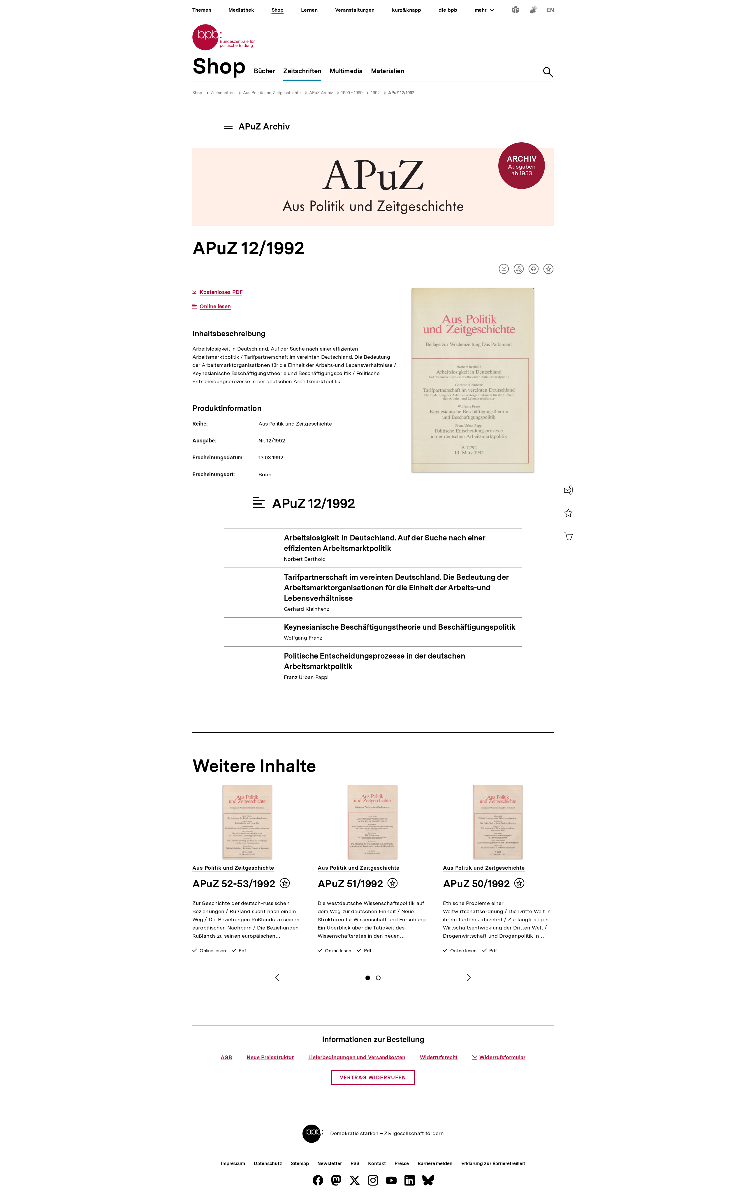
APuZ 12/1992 (401, 92)
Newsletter (329, 1163)
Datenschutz (268, 1163)
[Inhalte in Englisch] (550, 11)
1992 (375, 92)
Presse (402, 1163)
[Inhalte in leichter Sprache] (515, 11)
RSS (355, 1163)
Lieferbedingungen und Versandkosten (356, 1057)
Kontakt (377, 1163)
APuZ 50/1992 (476, 884)
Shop (197, 92)
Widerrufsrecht (439, 1057)
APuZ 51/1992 (350, 884)
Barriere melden (435, 1163)
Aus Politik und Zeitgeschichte (272, 92)
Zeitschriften (223, 92)
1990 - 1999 (352, 92)
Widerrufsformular (502, 1057)
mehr (485, 10)
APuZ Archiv (321, 92)
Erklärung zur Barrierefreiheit (493, 1163)
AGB (226, 1057)
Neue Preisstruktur (270, 1057)
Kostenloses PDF (221, 292)
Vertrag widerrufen (373, 1077)
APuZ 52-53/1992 (233, 884)
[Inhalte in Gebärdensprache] (533, 11)
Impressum (233, 1163)
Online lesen (215, 306)
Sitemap (300, 1163)
